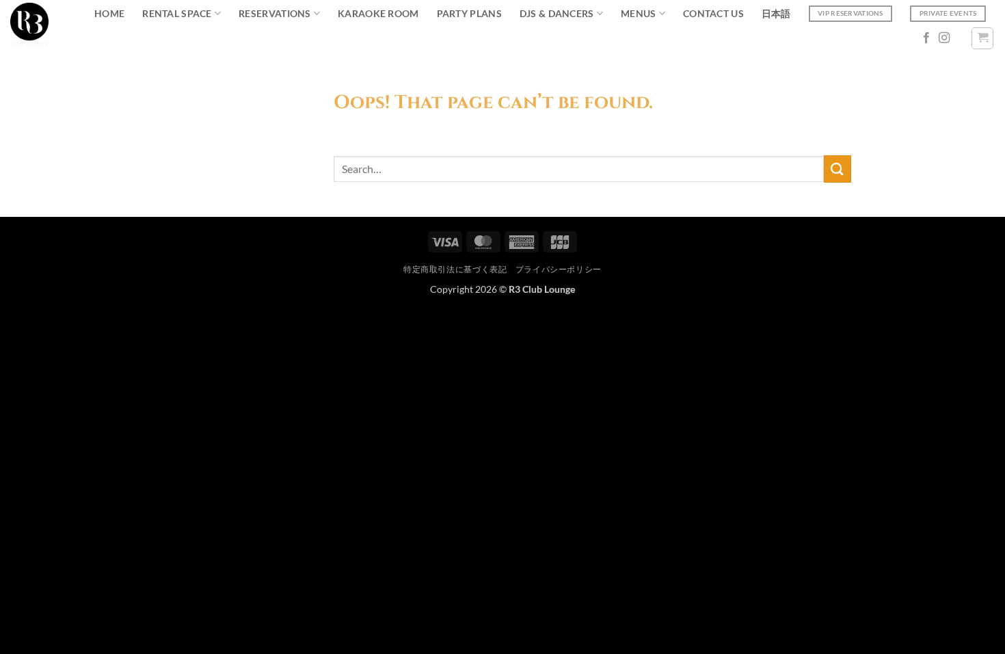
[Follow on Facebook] (926, 38)
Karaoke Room (378, 13)
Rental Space (176, 13)
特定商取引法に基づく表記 (455, 269)
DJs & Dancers (557, 13)
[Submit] (837, 168)
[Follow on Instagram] (944, 38)
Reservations (274, 13)
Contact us (713, 13)
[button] (982, 38)
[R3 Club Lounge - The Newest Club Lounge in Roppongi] (29, 25)
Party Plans (469, 13)
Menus (638, 13)
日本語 (776, 13)
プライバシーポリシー (558, 269)
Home (109, 13)
